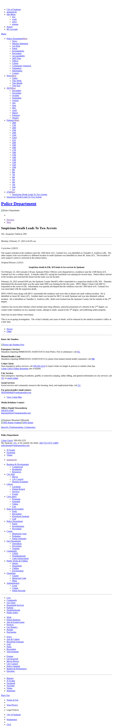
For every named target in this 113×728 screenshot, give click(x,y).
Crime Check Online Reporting (14, 368)
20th (14, 142)
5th (13, 179)
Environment (17, 571)
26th (14, 127)
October (15, 95)
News (14, 41)
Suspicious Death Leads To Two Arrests (29, 194)
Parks (14, 511)
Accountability (18, 56)
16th (14, 152)
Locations (16, 486)
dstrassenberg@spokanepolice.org (16, 413)
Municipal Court (19, 533)
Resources (16, 472)
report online (12, 378)
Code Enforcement (20, 558)
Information (17, 71)
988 (93, 359)
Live (14, 506)
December (16, 90)
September (16, 98)
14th (14, 157)
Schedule (16, 501)
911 (78, 352)
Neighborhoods (19, 556)
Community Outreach (21, 66)
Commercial (17, 467)
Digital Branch (18, 489)
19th (14, 145)
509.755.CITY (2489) (48, 443)
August (15, 100)
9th (13, 170)
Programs (16, 499)
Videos (15, 504)
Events (15, 494)
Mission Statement (20, 43)
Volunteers (16, 68)
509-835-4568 (7, 410)
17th (14, 150)
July (14, 103)
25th (14, 130)
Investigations (18, 51)
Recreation (16, 514)
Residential (17, 469)
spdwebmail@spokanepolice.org (15, 445)
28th (14, 123)
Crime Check (7, 440)
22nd (14, 137)
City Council (17, 479)
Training (15, 548)
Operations (17, 543)
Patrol (14, 48)
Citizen (15, 63)
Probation (16, 536)
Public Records (18, 590)
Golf (14, 519)
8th (13, 172)
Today (15, 78)
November (16, 93)
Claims (15, 588)
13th (14, 160)
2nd (13, 187)
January (15, 118)
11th (14, 165)
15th (14, 155)
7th (13, 175)
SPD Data (16, 58)
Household (17, 566)
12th (14, 162)
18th (14, 147)
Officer (15, 61)
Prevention (16, 53)
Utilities (15, 568)
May (14, 108)
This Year (16, 85)
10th (14, 167)
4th (13, 182)
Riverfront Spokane (20, 516)
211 (79, 385)
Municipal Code (19, 578)
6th (13, 177)
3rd (13, 184)
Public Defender (19, 538)
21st (14, 140)
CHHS (15, 553)
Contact (15, 73)
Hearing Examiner (20, 482)
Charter (15, 576)
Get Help (16, 46)
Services (15, 491)
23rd (14, 135)
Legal (14, 585)
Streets (15, 563)
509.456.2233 (39, 366)
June (14, 105)
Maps (14, 581)
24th (14, 132)
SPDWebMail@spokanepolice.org (16, 392)
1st (13, 189)
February (16, 115)
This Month (17, 83)
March (15, 113)
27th (14, 125)
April (14, 110)
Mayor (15, 477)
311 (2, 378)
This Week (16, 80)
